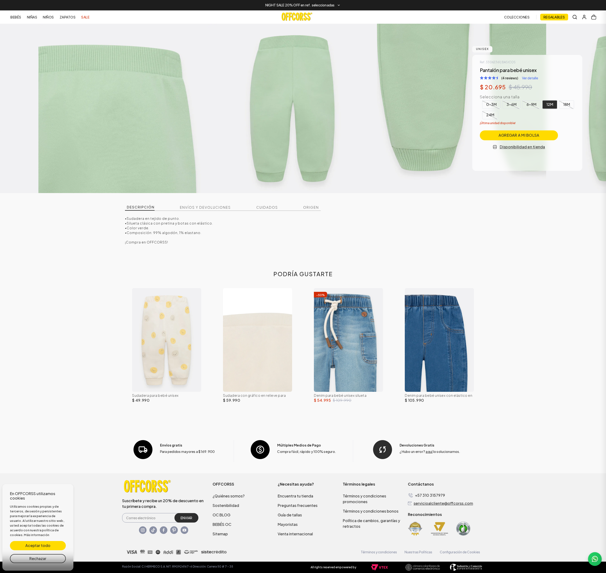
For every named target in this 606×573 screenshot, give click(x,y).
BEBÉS (15, 17)
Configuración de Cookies (460, 552)
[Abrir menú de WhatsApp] (595, 559)
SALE (85, 17)
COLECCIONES (517, 17)
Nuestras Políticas (418, 552)
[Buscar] (574, 17)
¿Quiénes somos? (229, 495)
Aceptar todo (37, 545)
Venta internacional (295, 533)
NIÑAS (32, 17)
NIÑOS (48, 17)
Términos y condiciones (379, 552)
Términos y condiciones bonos (370, 511)
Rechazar (37, 558)
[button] (303, 5)
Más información (36, 535)
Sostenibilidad (226, 505)
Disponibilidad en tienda (522, 146)
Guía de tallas (290, 514)
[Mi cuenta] (584, 17)
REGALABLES (554, 17)
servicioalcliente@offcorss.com (443, 503)
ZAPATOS (68, 17)
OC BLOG (221, 514)
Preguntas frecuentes (297, 505)
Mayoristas (288, 524)
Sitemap (220, 533)
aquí (429, 451)
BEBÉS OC (222, 524)
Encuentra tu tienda (295, 495)
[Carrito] (593, 17)
